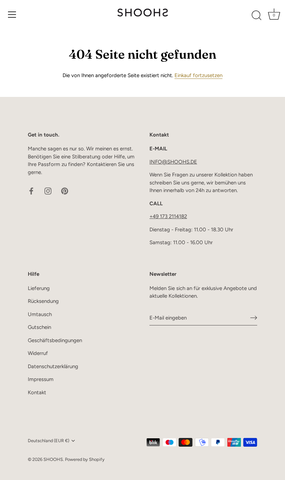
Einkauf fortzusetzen (198, 75)
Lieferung (39, 288)
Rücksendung (43, 301)
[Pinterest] (64, 190)
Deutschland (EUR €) (48, 440)
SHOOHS (53, 459)
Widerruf (38, 353)
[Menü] (12, 14)
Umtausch (40, 314)
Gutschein (39, 327)
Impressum (41, 379)
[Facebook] (31, 190)
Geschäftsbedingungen (55, 340)
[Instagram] (47, 190)
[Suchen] (256, 15)
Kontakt (37, 392)
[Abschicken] (253, 317)
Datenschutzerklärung (53, 366)
